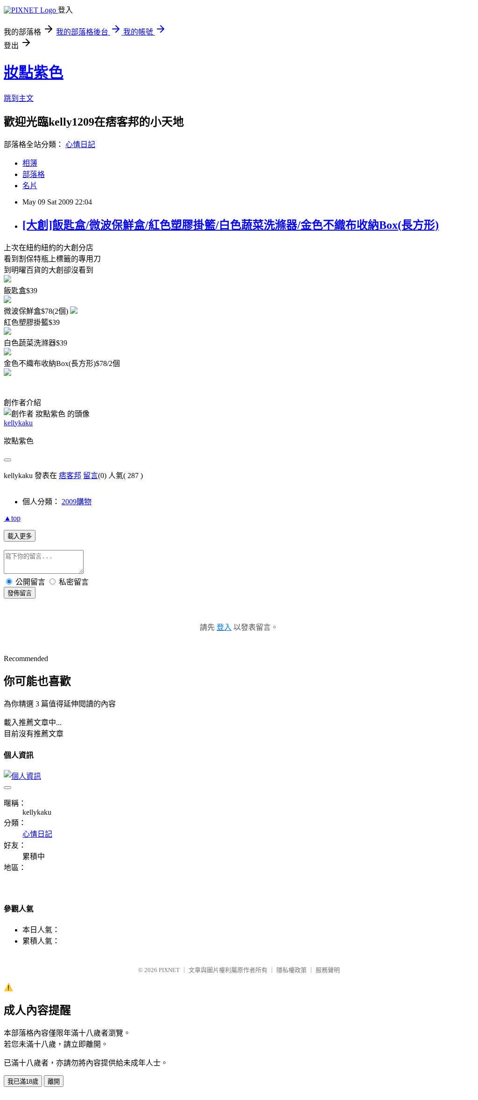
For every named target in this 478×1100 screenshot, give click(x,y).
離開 (54, 1081)
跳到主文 (19, 98)
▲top (12, 518)
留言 (90, 475)
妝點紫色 (33, 72)
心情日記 (80, 144)
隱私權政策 (291, 969)
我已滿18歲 (22, 1081)
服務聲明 (328, 969)
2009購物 (76, 502)
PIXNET (169, 969)
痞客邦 (70, 475)
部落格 (33, 174)
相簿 (29, 163)
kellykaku (18, 423)
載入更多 (19, 536)
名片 (29, 186)
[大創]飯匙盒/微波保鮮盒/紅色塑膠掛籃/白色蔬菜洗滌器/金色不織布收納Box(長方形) (230, 225)
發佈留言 (19, 593)
